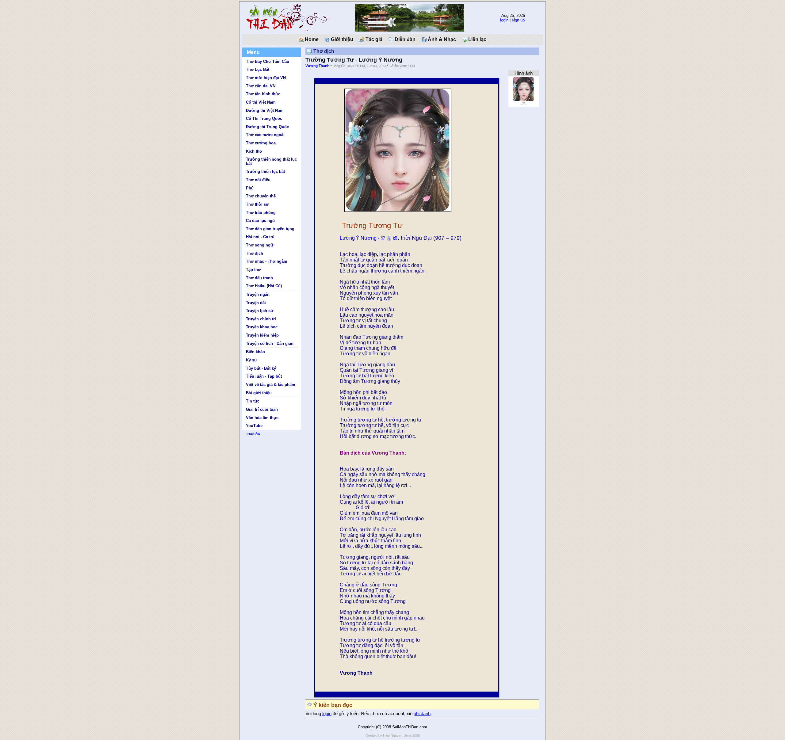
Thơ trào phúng (261, 212)
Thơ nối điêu (258, 179)
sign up (518, 20)
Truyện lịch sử (259, 310)
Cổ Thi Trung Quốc (264, 118)
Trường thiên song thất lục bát (271, 161)
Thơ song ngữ (259, 245)
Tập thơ (253, 269)
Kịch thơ (254, 151)
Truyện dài (256, 302)
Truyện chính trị (261, 319)
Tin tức (252, 401)
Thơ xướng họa (261, 143)
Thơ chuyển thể (261, 196)
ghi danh (422, 713)
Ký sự (251, 360)
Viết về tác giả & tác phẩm (270, 384)
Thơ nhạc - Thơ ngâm (266, 261)
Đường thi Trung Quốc (267, 126)
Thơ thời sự (257, 204)
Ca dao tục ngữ (260, 220)
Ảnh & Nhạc (441, 39)
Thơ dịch (254, 253)
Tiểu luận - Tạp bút (264, 376)
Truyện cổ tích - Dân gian (269, 343)
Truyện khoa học (262, 327)
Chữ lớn (253, 434)
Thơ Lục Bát (257, 69)
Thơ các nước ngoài (265, 134)
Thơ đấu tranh (259, 278)
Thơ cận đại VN (260, 86)
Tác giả (373, 39)
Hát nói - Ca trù (260, 237)
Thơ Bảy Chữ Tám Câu (267, 61)
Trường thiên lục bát (265, 171)
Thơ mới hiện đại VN (266, 77)
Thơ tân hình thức (263, 94)
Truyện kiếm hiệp (262, 335)
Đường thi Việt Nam (265, 110)
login (504, 20)
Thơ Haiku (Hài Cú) (264, 286)
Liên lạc (476, 39)
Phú (250, 188)
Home (311, 39)
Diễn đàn (404, 39)
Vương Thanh (317, 66)
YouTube (254, 425)
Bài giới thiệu (259, 393)
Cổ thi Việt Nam (261, 102)
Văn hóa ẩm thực (262, 417)
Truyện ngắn (258, 294)
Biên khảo (255, 351)
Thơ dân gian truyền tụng (270, 229)
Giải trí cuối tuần (262, 409)
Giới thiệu (341, 39)
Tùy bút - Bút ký (261, 368)
